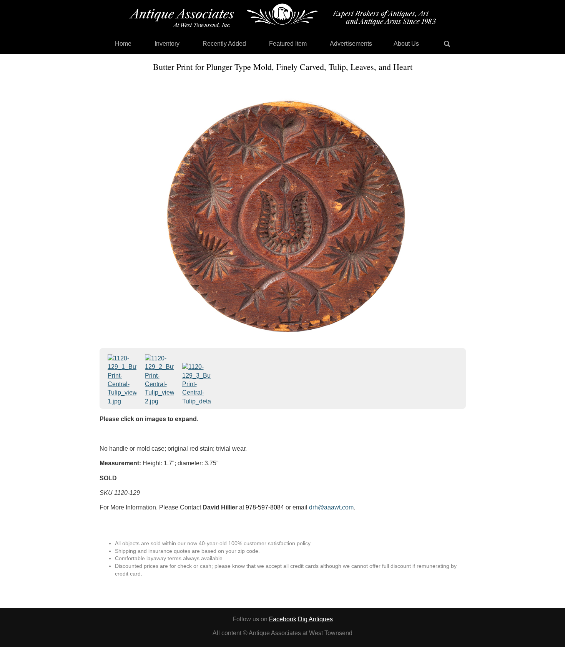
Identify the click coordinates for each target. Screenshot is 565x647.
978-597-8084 (265, 507)
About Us (406, 43)
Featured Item (288, 43)
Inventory (167, 43)
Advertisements (351, 43)
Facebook (282, 619)
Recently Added (224, 43)
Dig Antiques (315, 619)
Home (123, 43)
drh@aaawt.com (331, 507)
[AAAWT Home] (282, 15)
